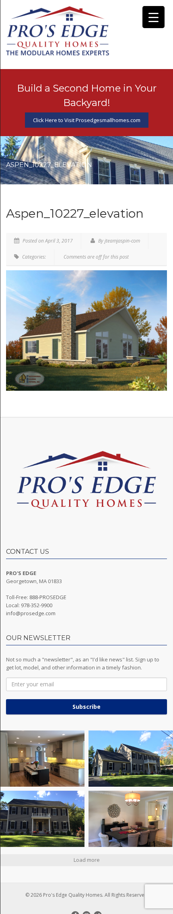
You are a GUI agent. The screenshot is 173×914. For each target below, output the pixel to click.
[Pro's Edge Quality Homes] (57, 31)
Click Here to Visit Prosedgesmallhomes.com (86, 120)
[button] (42, 758)
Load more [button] (87, 859)
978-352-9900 (36, 605)
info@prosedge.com (31, 613)
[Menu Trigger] (153, 17)
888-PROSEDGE (47, 597)
